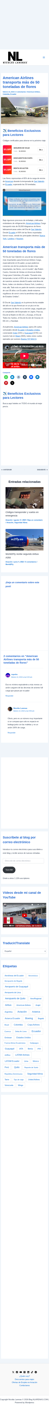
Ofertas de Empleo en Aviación (24, 1382)
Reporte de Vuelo (31, 1067)
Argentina (8, 1012)
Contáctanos (24, 1385)
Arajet (38, 1005)
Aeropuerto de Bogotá (13, 981)
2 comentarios (21, 92)
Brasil (7, 1025)
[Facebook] (17, 1372)
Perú (7, 1067)
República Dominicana (13, 1074)
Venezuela (9, 1085)
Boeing (29, 1018)
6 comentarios (30, 562)
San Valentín (39, 181)
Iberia (30, 1049)
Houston (19, 239)
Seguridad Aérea (20, 523)
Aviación (9, 520)
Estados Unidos (33, 330)
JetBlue (7, 1055)
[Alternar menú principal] (43, 57)
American (9, 181)
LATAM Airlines (22, 1055)
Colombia (6, 94)
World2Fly (9, 564)
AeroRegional (35, 999)
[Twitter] (13, 1372)
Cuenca (8, 1031)
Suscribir (9, 870)
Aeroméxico (33, 976)
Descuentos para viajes (24, 1379)
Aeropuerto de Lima (13, 992)
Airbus (8, 1005)
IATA (21, 1049)
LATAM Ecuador (12, 1061)
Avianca (36, 1011)
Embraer (8, 1037)
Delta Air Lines (21, 1031)
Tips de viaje (19, 1080)
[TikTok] (32, 1372)
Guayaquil (28, 333)
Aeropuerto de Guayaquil (16, 986)
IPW (39, 1049)
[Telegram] (36, 1372)
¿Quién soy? (24, 1376)
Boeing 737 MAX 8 (28, 339)
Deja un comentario (35, 520)
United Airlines (34, 1080)
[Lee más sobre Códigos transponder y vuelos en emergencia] (24, 498)
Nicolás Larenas (20, 708)
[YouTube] (21, 1372)
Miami (17, 336)
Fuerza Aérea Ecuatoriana (15, 1043)
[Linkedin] (28, 1372)
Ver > (41, 149)
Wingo (20, 1085)
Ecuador (13, 94)
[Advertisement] (24, 24)
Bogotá (41, 1018)
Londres (11, 239)
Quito (15, 333)
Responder (9, 696)
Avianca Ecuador (12, 1018)
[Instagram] (24, 1372)
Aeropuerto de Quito (15, 998)
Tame (7, 1080)
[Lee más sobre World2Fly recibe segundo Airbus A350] (24, 540)
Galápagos (34, 1043)
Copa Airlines (34, 1025)
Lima (26, 1061)
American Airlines (33, 92)
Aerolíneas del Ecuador (14, 975)
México (36, 1061)
